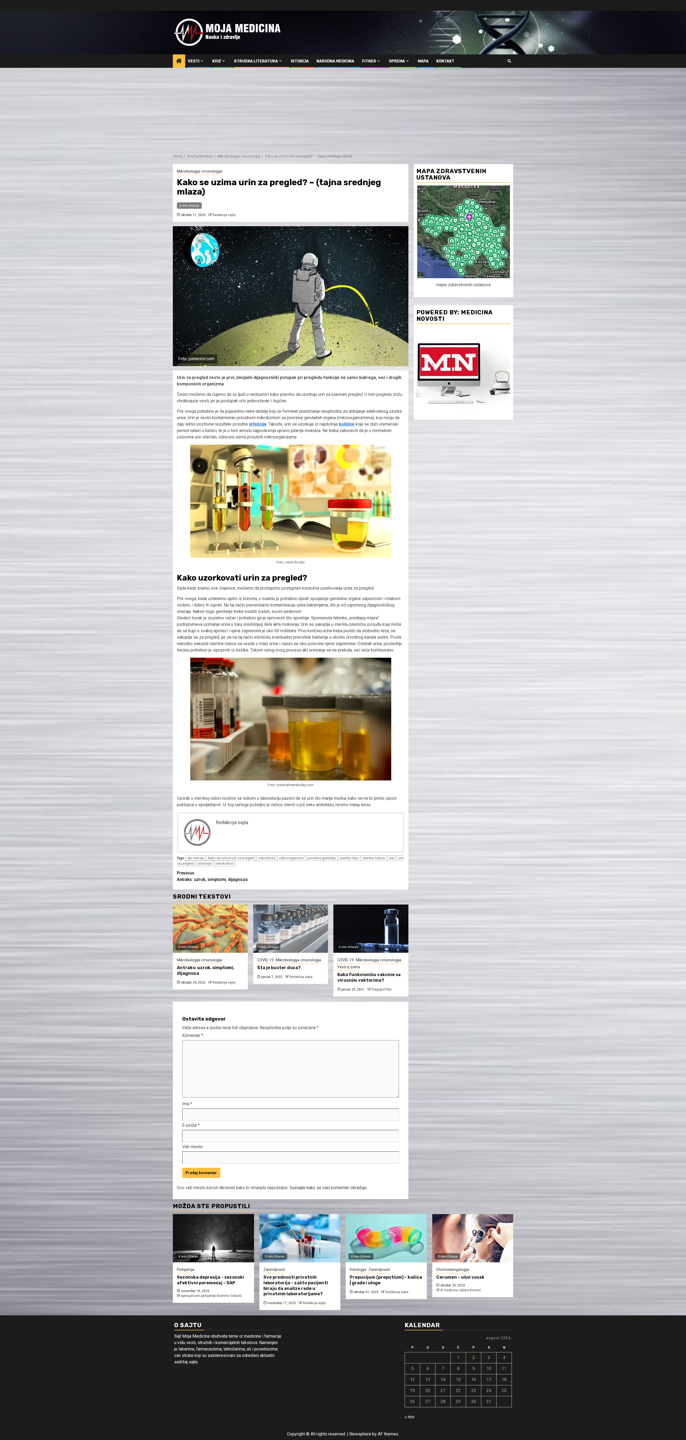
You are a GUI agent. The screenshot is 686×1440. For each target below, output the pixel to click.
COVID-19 (265, 960)
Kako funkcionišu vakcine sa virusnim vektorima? (369, 977)
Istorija (300, 61)
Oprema (397, 61)
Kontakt (445, 61)
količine (347, 424)
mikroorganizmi (291, 858)
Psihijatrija (185, 1269)
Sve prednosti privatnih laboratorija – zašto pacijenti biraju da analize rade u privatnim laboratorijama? (295, 1285)
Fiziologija (358, 1269)
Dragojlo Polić (381, 989)
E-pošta (191, 1125)
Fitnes (369, 61)
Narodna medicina (335, 61)
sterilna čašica (374, 858)
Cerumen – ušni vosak (460, 1277)
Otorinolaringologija (452, 1269)
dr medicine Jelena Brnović (460, 1290)
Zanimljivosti (274, 1269)
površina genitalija (322, 858)
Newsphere (360, 1434)
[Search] (509, 61)
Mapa (423, 61)
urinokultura (224, 863)
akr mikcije (195, 858)
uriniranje (204, 863)
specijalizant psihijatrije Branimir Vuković (211, 1296)
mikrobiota (266, 858)
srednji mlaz (349, 858)
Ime (187, 1103)
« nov (410, 1416)
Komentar (192, 1035)
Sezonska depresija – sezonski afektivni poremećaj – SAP (210, 1280)
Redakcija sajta (224, 215)
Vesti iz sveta (348, 967)
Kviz (216, 61)
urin (391, 858)
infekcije (258, 424)
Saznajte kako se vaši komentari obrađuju (328, 1187)
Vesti (193, 61)
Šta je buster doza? (279, 967)
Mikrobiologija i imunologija (199, 171)
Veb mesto (192, 1146)
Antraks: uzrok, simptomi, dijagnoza (212, 876)
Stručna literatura (256, 61)
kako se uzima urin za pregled (231, 858)
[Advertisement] (343, 108)
